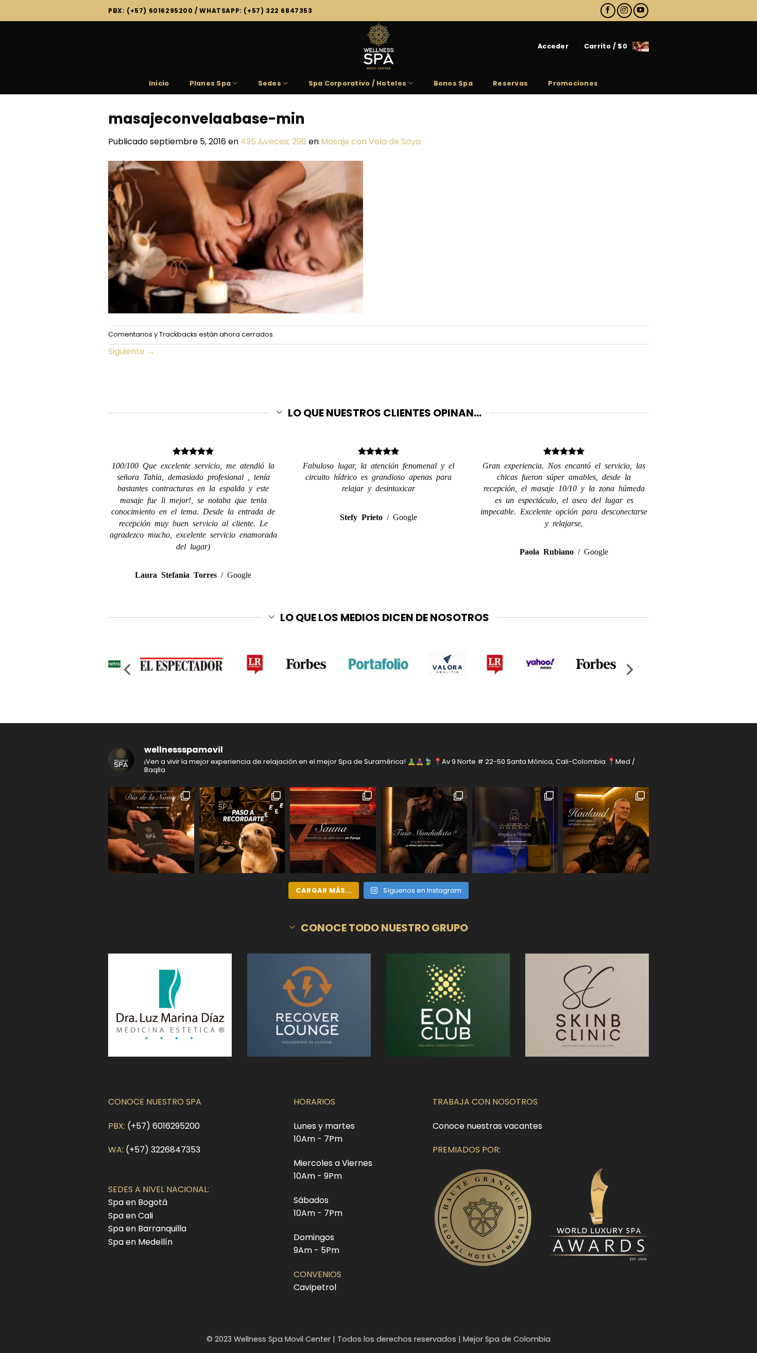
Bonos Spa (453, 83)
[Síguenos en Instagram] (624, 10)
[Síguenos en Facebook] (607, 10)
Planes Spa (210, 83)
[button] (553, 46)
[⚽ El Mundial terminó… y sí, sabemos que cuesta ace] (424, 830)
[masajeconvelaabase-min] (235, 236)
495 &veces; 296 (273, 141)
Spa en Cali (130, 1216)
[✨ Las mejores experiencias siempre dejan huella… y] (515, 830)
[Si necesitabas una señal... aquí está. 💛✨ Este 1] (242, 830)
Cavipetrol (315, 1287)
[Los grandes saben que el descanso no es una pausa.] (606, 830)
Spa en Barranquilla (147, 1228)
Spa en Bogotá (137, 1202)
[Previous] (128, 670)
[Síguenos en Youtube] (640, 10)
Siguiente (131, 351)
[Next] (629, 670)
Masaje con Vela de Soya (371, 141)
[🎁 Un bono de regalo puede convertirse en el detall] (151, 830)
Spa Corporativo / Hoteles (357, 83)
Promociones (573, 83)
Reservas (510, 83)
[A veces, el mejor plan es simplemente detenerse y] (333, 830)
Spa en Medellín (140, 1242)
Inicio (159, 83)
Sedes (269, 83)
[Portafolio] (379, 663)
